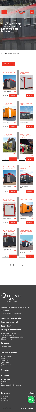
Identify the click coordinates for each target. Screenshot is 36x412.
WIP (2, 383)
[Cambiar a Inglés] (11, 12)
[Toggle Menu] (4, 12)
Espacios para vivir (9, 322)
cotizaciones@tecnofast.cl (9, 312)
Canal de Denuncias (8, 335)
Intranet (3, 387)
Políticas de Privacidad (9, 333)
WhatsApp (4, 400)
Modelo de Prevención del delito (12, 337)
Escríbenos (5, 398)
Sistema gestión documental (11, 385)
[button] (8, 64)
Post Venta (5, 362)
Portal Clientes (6, 356)
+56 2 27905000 (20, 4)
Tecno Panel (31, 2)
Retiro (3, 358)
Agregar (13, 95)
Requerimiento (6, 364)
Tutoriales (4, 366)
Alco (13, 2)
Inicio (2, 53)
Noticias (5, 370)
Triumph (19, 2)
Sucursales (4, 397)
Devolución (5, 360)
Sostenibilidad (6, 347)
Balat (24, 2)
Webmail (4, 381)
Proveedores (5, 379)
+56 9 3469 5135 (31, 4)
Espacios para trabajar (11, 318)
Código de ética (6, 339)
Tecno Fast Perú (6, 2)
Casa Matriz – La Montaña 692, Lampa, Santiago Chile (15, 307)
